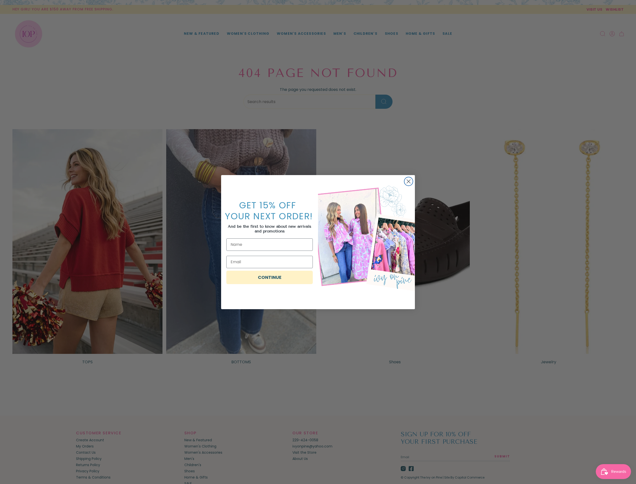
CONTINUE (269, 277)
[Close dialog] (408, 181)
